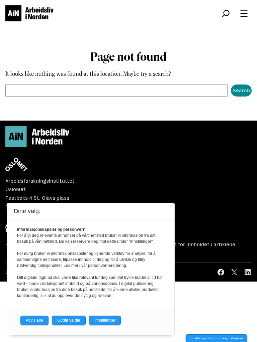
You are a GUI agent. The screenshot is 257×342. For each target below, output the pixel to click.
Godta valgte (68, 320)
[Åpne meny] (244, 13)
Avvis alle (34, 320)
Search (241, 90)
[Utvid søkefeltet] (226, 13)
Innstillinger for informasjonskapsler (216, 338)
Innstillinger (104, 320)
